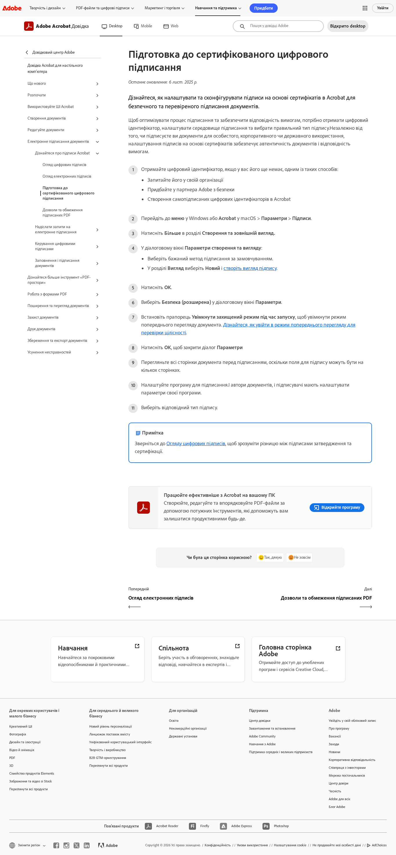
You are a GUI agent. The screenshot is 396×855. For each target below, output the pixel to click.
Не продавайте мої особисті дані (337, 845)
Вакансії (335, 736)
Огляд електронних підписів (67, 176)
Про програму (339, 728)
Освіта (174, 721)
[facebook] (56, 845)
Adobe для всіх (339, 799)
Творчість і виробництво (107, 750)
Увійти (382, 8)
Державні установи (183, 736)
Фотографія (17, 734)
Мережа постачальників (347, 775)
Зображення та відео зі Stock (30, 781)
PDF (12, 758)
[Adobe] (12, 8)
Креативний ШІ (20, 726)
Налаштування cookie (290, 845)
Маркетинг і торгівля (162, 8)
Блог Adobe (337, 807)
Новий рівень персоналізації (110, 726)
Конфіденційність (218, 845)
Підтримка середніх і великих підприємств (280, 752)
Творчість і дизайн (45, 8)
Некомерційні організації (188, 728)
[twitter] (76, 845)
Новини (334, 752)
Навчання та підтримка (216, 8)
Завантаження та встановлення (272, 728)
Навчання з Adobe (262, 744)
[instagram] (66, 845)
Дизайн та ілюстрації (25, 742)
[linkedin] (87, 845)
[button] (365, 8)
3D (11, 766)
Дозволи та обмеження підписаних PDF (63, 213)
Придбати (263, 8)
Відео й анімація (21, 750)
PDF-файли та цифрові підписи (103, 8)
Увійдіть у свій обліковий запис (352, 721)
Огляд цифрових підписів (64, 164)
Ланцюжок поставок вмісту (109, 734)
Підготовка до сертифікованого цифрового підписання (69, 193)
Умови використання (252, 845)
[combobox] (278, 26)
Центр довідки (259, 721)
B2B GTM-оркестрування (107, 758)
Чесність (335, 791)
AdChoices (379, 845)
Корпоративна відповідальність (352, 760)
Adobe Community (262, 736)
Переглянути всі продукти (28, 789)
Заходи (334, 744)
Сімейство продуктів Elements (31, 773)
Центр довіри (338, 783)
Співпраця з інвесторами (347, 768)
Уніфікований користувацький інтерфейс (120, 742)
